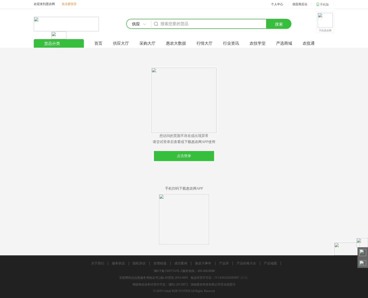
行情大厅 (205, 43)
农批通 (309, 43)
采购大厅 (147, 43)
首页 (98, 43)
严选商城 (284, 43)
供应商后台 (299, 4)
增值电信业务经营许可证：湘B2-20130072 (160, 284)
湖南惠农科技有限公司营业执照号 (213, 284)
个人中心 (277, 4)
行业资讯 (231, 43)
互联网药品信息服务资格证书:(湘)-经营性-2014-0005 (153, 277)
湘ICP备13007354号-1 (168, 271)
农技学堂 (258, 43)
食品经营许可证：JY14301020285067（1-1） (220, 277)
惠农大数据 (176, 43)
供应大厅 (121, 43)
